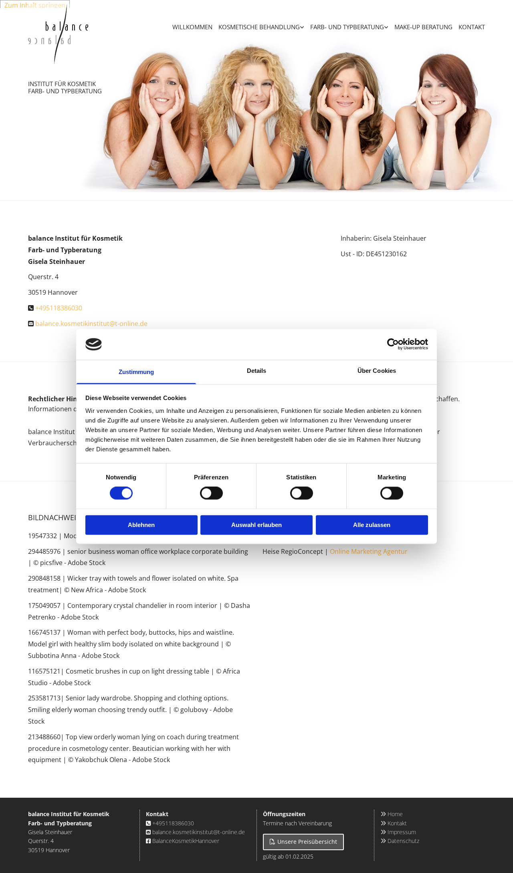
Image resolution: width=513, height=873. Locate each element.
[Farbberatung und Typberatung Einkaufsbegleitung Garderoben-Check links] (386, 23)
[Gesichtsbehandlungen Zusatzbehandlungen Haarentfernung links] (302, 23)
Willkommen (192, 27)
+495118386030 (58, 308)
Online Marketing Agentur (369, 551)
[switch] (211, 493)
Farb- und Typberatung (347, 27)
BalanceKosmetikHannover (185, 841)
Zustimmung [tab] (136, 371)
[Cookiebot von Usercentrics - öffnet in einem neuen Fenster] (393, 344)
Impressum (398, 832)
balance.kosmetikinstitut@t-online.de (91, 323)
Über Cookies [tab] (376, 370)
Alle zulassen (371, 524)
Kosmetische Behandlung (259, 27)
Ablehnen (141, 524)
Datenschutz (399, 841)
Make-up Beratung (423, 27)
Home (391, 814)
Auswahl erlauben (256, 524)
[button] (303, 842)
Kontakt (471, 27)
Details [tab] (257, 370)
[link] (258, 23)
